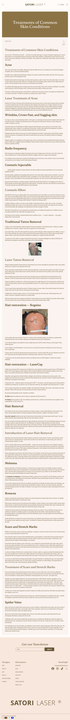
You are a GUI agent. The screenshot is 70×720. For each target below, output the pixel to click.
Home (3, 665)
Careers (17, 678)
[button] (3, 4)
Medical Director (19, 672)
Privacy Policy (18, 685)
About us (4, 669)
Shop (3, 672)
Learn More (17, 665)
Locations (4, 681)
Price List (4, 675)
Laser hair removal (10, 416)
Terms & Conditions (19, 681)
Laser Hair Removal (6, 678)
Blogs (16, 669)
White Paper (18, 675)
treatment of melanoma (13, 476)
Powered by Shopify (12, 716)
